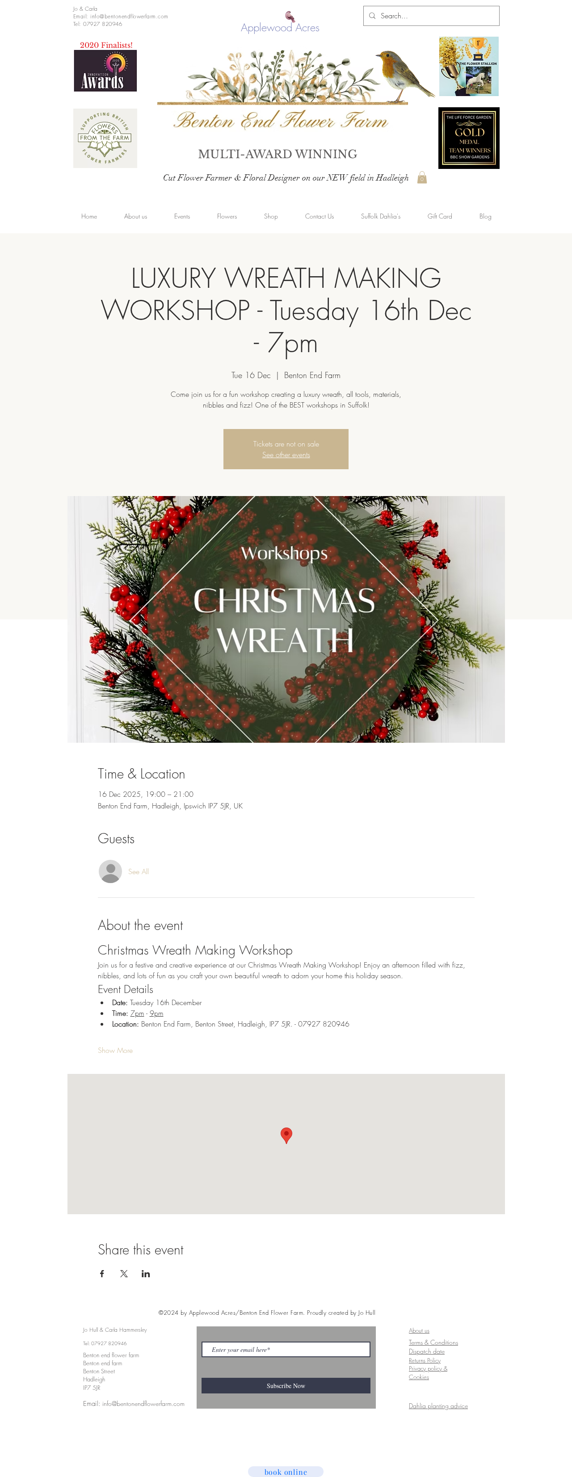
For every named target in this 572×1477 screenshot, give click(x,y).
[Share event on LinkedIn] (146, 1273)
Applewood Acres (280, 27)
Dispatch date (427, 1351)
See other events (286, 454)
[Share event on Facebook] (102, 1273)
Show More (115, 1050)
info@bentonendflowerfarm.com (143, 1403)
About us (419, 1330)
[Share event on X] (124, 1273)
